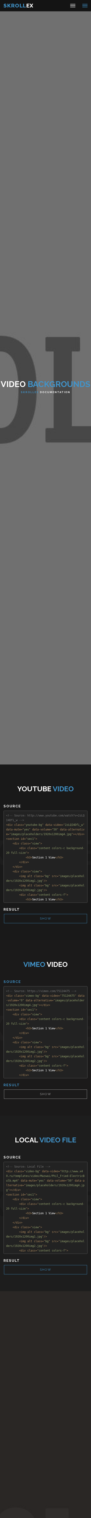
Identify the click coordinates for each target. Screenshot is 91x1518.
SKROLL (18, 5)
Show (45, 918)
